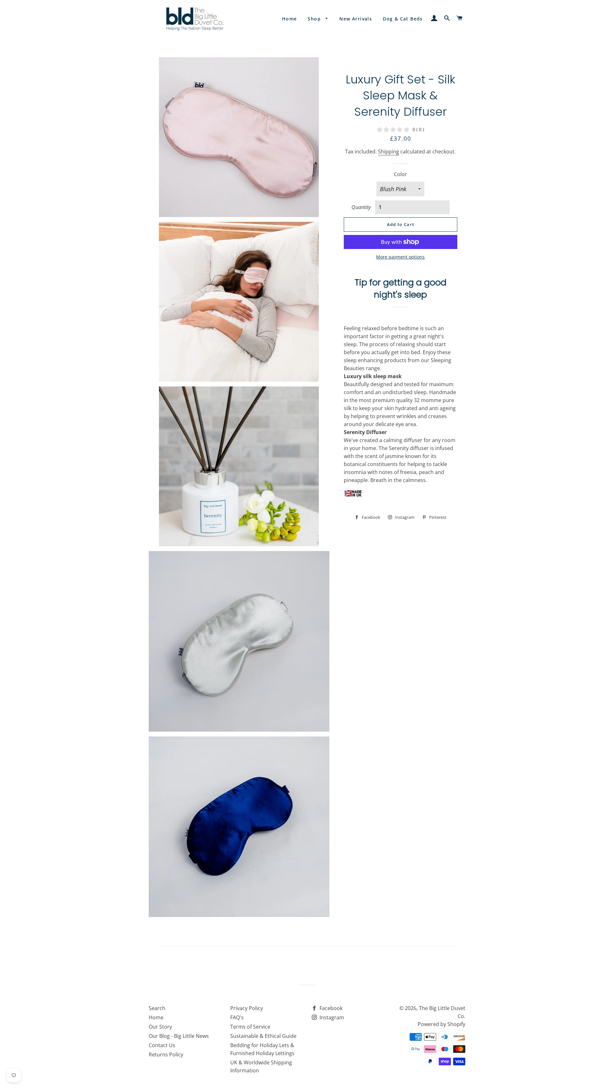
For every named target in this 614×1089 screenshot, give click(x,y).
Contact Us (162, 1045)
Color (400, 174)
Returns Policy (166, 1054)
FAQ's (237, 1017)
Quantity (361, 207)
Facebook (330, 1008)
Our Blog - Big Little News (179, 1035)
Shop (315, 19)
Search (157, 1008)
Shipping (388, 151)
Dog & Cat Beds (403, 19)
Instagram (331, 1017)
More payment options (400, 257)
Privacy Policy (246, 1008)
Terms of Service (250, 1026)
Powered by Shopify (441, 1024)
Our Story (160, 1026)
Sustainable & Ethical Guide (263, 1035)
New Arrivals (355, 19)
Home (289, 19)
